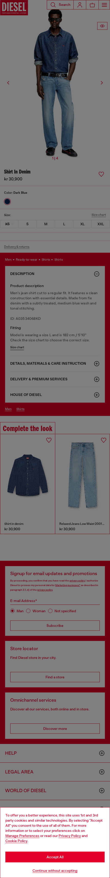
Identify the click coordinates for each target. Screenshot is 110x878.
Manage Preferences (22, 836)
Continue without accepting (55, 871)
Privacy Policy (70, 836)
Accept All (55, 857)
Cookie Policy (16, 841)
